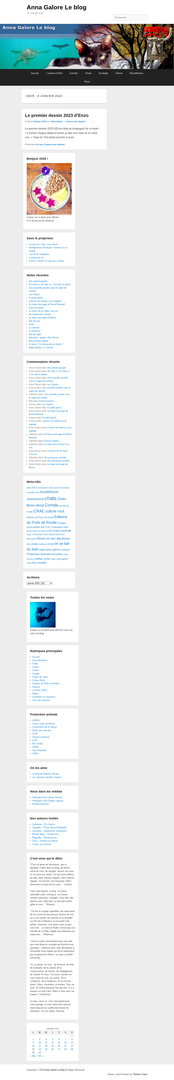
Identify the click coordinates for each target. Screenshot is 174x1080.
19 (52, 1046)
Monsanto (31, 539)
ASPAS (36, 720)
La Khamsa (34, 331)
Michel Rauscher (57, 534)
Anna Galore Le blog (56, 7)
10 (40, 1042)
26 (52, 1049)
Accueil (35, 73)
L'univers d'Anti (39, 690)
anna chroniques (62, 488)
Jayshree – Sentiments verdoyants (49, 831)
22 (72, 1046)
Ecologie (103, 73)
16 (33, 1046)
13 (59, 1042)
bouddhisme (49, 492)
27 (59, 1049)
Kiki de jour (34, 321)
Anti (31, 401)
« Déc (33, 1056)
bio (37, 492)
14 (65, 1042)
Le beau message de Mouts (42, 317)
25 (46, 1049)
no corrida (32, 543)
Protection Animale (38, 554)
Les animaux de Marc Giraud (46, 777)
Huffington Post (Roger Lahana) (47, 800)
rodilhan (38, 558)
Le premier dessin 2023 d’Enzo (57, 115)
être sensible (39, 562)
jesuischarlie (32, 531)
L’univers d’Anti (54, 73)
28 (65, 1049)
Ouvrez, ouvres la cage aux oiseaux (46, 261)
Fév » (41, 1056)
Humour (36, 687)
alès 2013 (32, 487)
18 (46, 1046)
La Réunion (37, 534)
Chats (88, 73)
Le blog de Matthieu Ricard (45, 774)
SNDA (35, 753)
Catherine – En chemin (43, 824)
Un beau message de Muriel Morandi (47, 304)
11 (46, 1042)
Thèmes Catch (140, 1074)
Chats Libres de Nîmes (43, 723)
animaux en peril (45, 488)
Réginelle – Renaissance (44, 837)
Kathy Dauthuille (62, 530)
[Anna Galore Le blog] (87, 46)
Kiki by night (35, 334)
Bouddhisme (136, 73)
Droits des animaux (41, 730)
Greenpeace (57, 527)
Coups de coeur (40, 677)
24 (40, 1049)
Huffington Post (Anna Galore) (47, 797)
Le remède (34, 327)
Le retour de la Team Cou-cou (43, 311)
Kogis (29, 534)
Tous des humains (41, 700)
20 (59, 1046)
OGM (51, 544)
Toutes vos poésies (41, 844)
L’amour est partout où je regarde (45, 301)
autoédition (31, 492)
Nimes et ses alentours (53, 538)
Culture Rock (38, 680)
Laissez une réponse (76, 121)
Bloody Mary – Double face (45, 834)
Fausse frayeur (36, 307)
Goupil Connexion (41, 737)
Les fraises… (35, 294)
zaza (29, 563)
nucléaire (42, 544)
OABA (35, 747)
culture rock (54, 511)
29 (72, 1049)
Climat (119, 73)
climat (39, 505)
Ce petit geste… (37, 297)
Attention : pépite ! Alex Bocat (43, 337)
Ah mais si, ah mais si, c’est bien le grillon (50, 284)
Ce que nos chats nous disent (43, 244)
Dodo (31, 324)
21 (65, 1046)
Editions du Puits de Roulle (40, 517)
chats (51, 498)
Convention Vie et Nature (44, 727)
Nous (87, 81)
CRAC (39, 511)
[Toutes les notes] (43, 626)
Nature (35, 693)
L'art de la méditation (39, 254)
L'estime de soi (36, 257)
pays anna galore (49, 549)
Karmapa (41, 531)
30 (33, 1052)
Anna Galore (57, 121)
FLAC (48, 527)
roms (47, 558)
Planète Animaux (40, 804)
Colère (35, 670)
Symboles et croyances (44, 697)
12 (52, 1042)
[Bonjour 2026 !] (49, 214)
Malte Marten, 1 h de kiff (41, 347)
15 (72, 1042)
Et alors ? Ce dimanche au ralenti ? (46, 344)
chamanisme (35, 499)
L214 (34, 740)
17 (40, 1046)
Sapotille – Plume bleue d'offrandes (49, 827)
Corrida (74, 73)
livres (46, 534)
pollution (65, 549)
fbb (42, 527)
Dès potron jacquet (38, 281)
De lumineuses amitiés (40, 314)
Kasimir (49, 531)
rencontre (57, 554)
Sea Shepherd (39, 750)
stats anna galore (59, 559)
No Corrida (37, 743)
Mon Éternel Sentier (38, 341)
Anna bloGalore (39, 660)
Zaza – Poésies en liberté (44, 841)
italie (66, 527)
